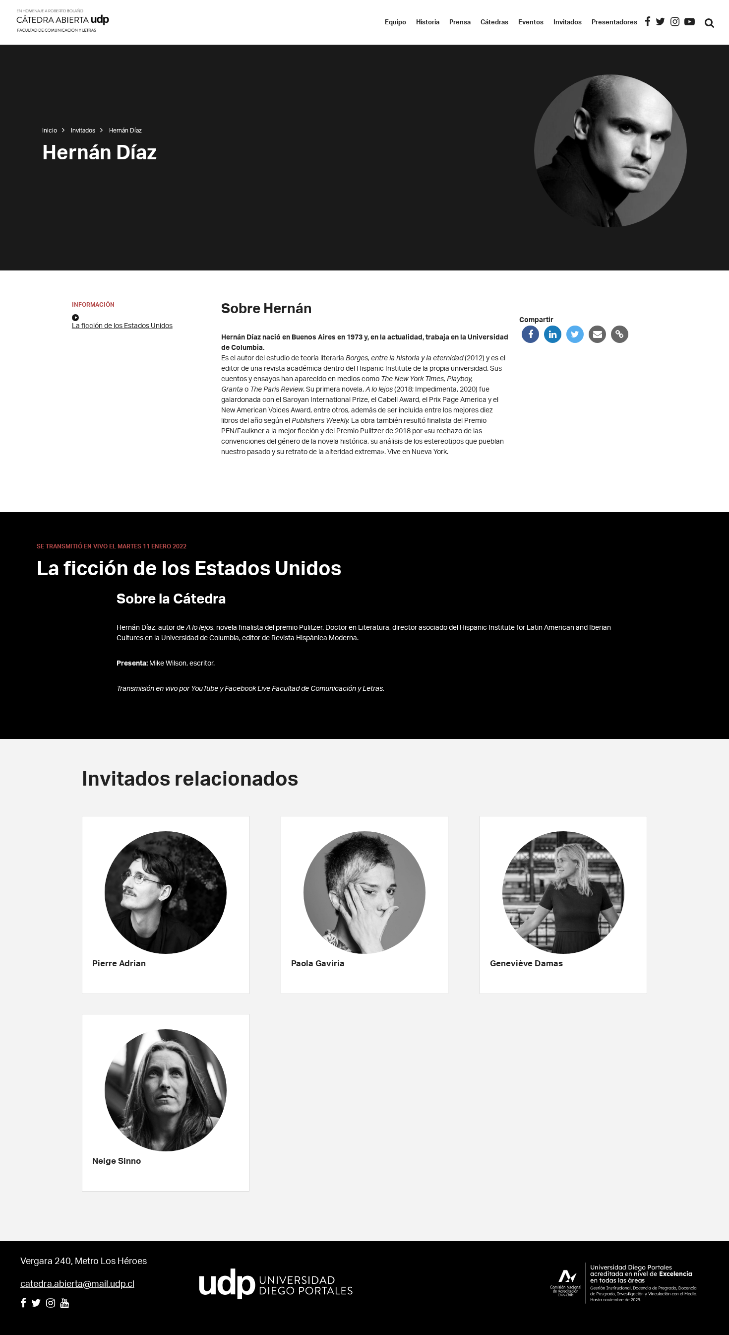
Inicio (49, 131)
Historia (427, 22)
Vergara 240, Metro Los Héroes (83, 1261)
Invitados (567, 22)
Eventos (531, 22)
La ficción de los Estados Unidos (122, 326)
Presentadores (614, 22)
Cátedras (494, 22)
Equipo (395, 22)
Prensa (460, 22)
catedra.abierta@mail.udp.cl (77, 1284)
